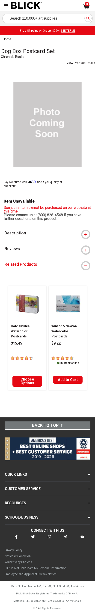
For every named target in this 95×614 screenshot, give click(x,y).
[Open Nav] (6, 5)
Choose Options (27, 381)
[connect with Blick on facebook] (16, 539)
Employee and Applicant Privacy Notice (30, 574)
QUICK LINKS (16, 474)
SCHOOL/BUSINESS (22, 517)
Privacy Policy (13, 550)
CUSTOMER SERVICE (23, 489)
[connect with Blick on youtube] (82, 539)
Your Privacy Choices (18, 562)
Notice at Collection (18, 556)
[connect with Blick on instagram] (49, 539)
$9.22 (56, 343)
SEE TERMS (68, 30)
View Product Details (81, 63)
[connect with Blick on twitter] (33, 539)
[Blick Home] (26, 6)
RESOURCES (15, 503)
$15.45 (16, 343)
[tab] (47, 233)
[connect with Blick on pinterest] (65, 539)
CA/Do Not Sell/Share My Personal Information (35, 568)
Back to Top (45, 425)
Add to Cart (68, 380)
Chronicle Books (12, 57)
